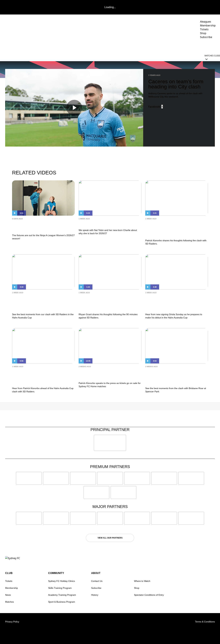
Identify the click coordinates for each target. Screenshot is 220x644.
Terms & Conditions (205, 621)
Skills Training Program (60, 588)
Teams (127, 46)
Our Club (186, 46)
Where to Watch (142, 581)
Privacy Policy (12, 621)
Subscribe (96, 588)
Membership (11, 588)
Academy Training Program (62, 595)
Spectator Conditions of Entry (149, 595)
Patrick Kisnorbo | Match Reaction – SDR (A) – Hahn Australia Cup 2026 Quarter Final (176, 228)
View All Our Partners (110, 538)
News (102, 46)
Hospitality (146, 46)
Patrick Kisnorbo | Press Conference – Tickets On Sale (105, 374)
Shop (136, 588)
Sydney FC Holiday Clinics (61, 581)
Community (165, 46)
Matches (9, 602)
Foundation (207, 46)
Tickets (8, 581)
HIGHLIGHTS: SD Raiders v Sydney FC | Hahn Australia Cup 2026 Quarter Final (41, 302)
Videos (114, 46)
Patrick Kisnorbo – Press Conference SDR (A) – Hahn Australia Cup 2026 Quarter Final (41, 376)
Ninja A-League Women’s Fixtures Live (42, 226)
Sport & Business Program (61, 602)
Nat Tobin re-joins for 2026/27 (105, 223)
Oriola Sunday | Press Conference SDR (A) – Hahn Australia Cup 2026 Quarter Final (175, 302)
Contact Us (96, 581)
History (94, 595)
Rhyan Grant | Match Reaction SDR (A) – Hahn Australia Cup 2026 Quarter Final (106, 302)
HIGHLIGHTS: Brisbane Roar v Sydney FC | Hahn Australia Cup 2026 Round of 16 (174, 376)
